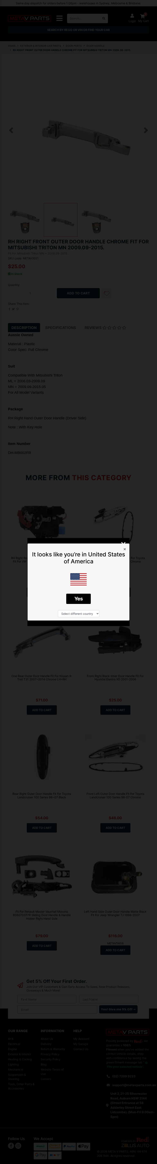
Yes (78, 599)
